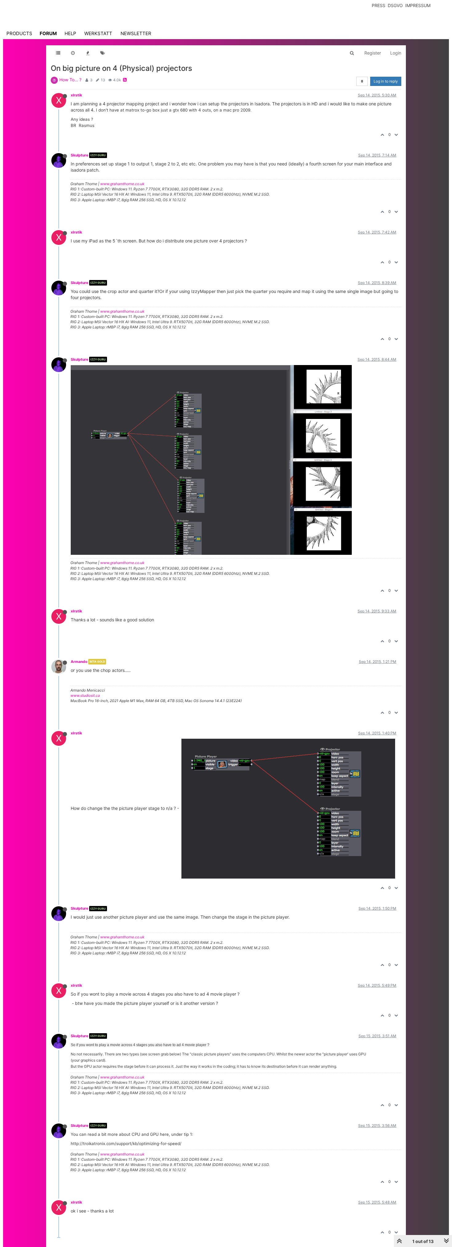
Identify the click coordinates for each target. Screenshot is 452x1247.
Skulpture (79, 155)
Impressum (417, 5)
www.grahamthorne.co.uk (122, 183)
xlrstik (76, 95)
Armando (79, 661)
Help (70, 33)
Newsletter (136, 33)
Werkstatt (98, 33)
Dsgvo (395, 5)
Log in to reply (386, 81)
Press (378, 5)
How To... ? (70, 79)
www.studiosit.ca (85, 695)
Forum (48, 33)
